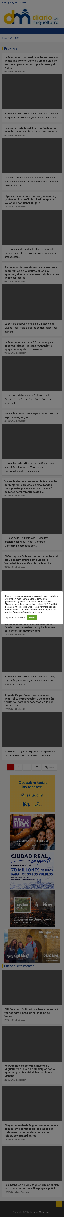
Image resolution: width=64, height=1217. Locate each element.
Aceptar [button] (32, 618)
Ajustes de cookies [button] (15, 617)
